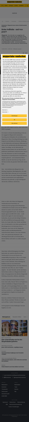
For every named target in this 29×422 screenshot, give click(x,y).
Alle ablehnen (15, 123)
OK (14, 119)
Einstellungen (14, 115)
